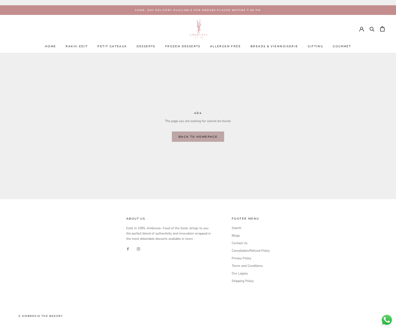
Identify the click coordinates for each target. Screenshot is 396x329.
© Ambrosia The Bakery (40, 316)
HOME (50, 46)
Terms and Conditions (247, 266)
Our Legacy (240, 273)
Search (236, 228)
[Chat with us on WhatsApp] (387, 316)
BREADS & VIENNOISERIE (274, 46)
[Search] (372, 28)
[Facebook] (127, 248)
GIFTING (315, 46)
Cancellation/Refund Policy (251, 250)
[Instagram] (138, 248)
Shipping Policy (243, 281)
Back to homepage (198, 136)
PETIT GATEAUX (112, 46)
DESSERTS (146, 46)
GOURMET (342, 46)
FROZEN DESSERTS (183, 46)
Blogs (236, 235)
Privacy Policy (241, 258)
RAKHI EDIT (77, 46)
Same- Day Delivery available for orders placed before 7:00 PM (198, 10)
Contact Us (240, 243)
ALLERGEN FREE (225, 46)
